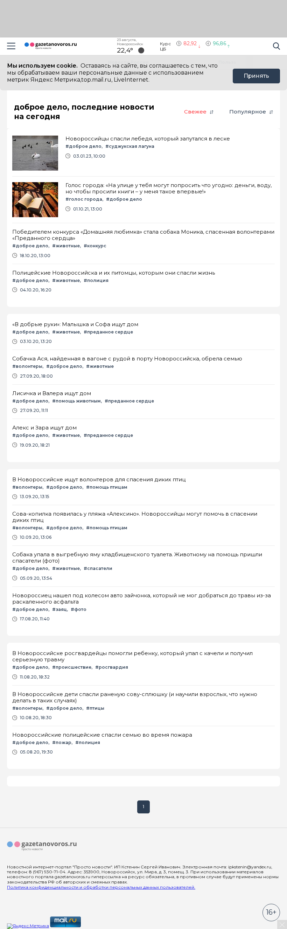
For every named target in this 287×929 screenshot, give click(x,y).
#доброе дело (83, 146)
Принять (256, 76)
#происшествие (71, 667)
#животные (66, 245)
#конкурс (95, 245)
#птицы (95, 708)
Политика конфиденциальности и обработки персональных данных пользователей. (101, 887)
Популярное (247, 111)
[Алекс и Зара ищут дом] (143, 436)
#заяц (59, 609)
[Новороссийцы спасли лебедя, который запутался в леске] (143, 153)
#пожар (61, 742)
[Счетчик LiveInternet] (97, 925)
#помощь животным (76, 401)
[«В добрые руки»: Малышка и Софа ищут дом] (143, 333)
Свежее (195, 111)
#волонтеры (27, 366)
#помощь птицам (106, 487)
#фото (78, 609)
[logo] (42, 846)
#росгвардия (111, 667)
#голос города (83, 199)
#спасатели (98, 568)
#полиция (96, 280)
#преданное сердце (108, 332)
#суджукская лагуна (129, 146)
